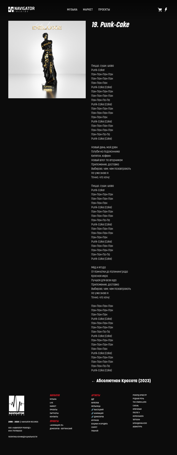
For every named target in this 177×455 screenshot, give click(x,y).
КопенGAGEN (138, 416)
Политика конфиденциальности (22, 437)
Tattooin (136, 420)
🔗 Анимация (97, 413)
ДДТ (92, 399)
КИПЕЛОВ (95, 403)
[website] (160, 10)
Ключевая (137, 409)
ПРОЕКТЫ (104, 9)
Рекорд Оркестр (140, 395)
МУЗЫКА (72, 9)
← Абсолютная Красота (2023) (121, 381)
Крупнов (95, 420)
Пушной (94, 431)
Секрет (94, 427)
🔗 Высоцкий (97, 410)
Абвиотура (137, 427)
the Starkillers (139, 402)
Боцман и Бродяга (99, 424)
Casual (136, 406)
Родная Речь (138, 399)
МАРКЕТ (88, 9)
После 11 (136, 413)
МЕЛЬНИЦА (95, 406)
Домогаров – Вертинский (61, 429)
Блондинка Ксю (140, 423)
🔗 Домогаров (97, 417)
